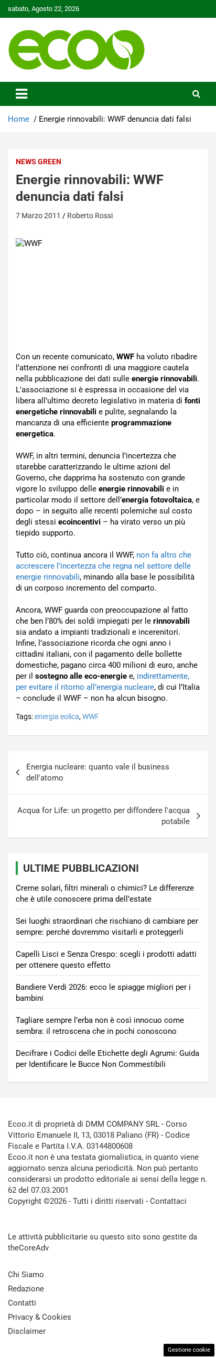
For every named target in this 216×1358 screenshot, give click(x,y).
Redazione (26, 1288)
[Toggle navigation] (21, 94)
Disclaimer (27, 1331)
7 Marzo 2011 (38, 215)
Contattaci (168, 1201)
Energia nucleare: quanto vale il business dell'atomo (97, 772)
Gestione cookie (189, 1349)
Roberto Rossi (90, 215)
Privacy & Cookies (39, 1317)
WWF (90, 716)
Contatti (22, 1303)
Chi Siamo (26, 1274)
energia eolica (57, 716)
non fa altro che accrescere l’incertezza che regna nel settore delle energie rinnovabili (103, 566)
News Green (38, 161)
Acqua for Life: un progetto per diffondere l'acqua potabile (103, 816)
